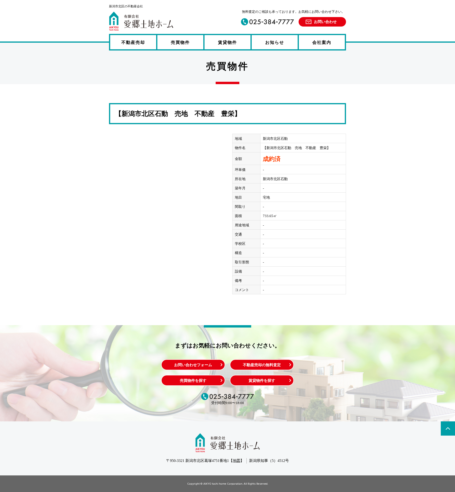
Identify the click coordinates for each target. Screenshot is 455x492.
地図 (236, 461)
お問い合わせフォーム (193, 365)
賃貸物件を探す (262, 380)
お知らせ (274, 42)
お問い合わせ (325, 22)
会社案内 (321, 42)
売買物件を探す (193, 380)
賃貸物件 (227, 42)
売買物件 (180, 42)
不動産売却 (133, 42)
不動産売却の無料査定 (262, 365)
